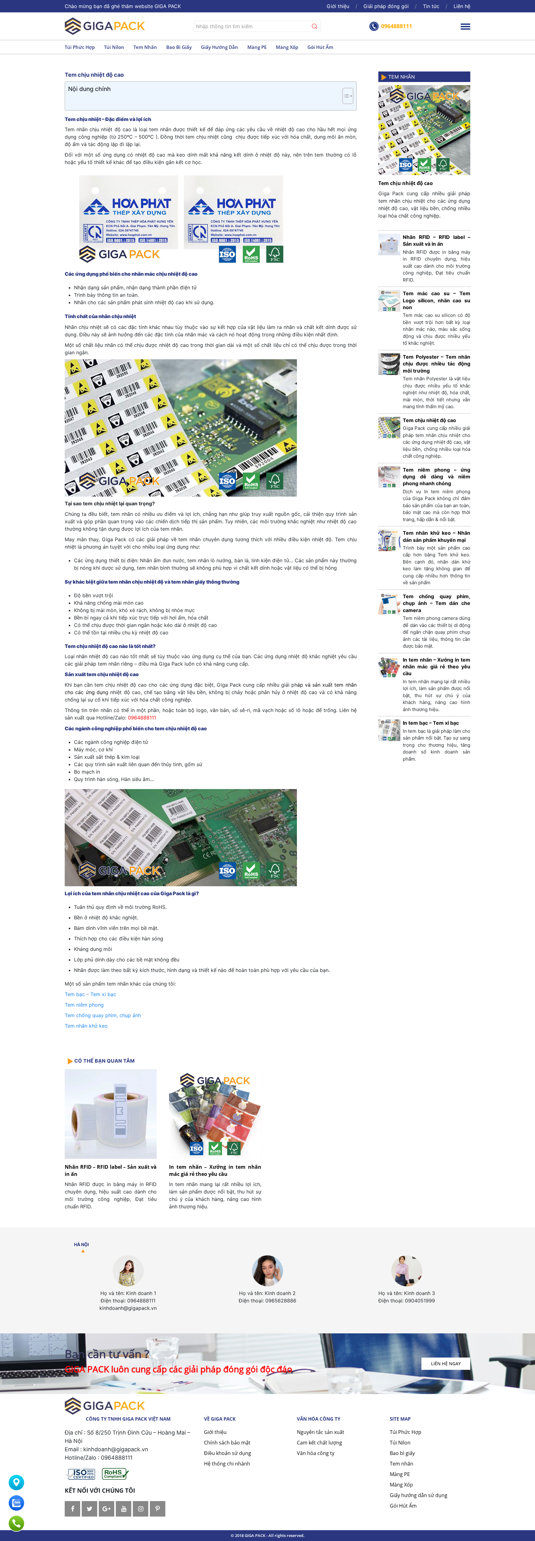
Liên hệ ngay (446, 1363)
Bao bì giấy (179, 47)
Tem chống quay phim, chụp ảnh (103, 1015)
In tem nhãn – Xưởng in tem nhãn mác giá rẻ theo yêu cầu (215, 1170)
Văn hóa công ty (315, 1453)
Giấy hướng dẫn (219, 47)
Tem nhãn (145, 47)
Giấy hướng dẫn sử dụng (418, 1495)
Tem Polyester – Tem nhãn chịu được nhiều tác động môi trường (436, 364)
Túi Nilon (400, 1442)
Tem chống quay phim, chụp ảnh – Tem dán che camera (436, 603)
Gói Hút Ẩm (403, 1505)
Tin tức (431, 6)
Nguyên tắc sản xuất (320, 1432)
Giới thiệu (338, 6)
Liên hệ (462, 6)
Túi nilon (114, 47)
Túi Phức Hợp (405, 1432)
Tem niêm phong (84, 1005)
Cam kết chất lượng (319, 1442)
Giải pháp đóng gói (386, 6)
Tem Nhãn (401, 77)
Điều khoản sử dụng (227, 1453)
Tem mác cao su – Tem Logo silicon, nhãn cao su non (436, 300)
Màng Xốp (401, 1484)
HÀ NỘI (81, 1244)
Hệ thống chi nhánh (227, 1463)
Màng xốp (287, 47)
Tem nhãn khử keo (86, 1026)
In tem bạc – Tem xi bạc (431, 723)
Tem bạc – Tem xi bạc (90, 994)
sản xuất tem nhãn (334, 685)
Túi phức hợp (80, 47)
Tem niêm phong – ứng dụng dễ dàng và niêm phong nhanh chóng (436, 477)
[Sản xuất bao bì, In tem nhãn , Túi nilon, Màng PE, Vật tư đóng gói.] (105, 25)
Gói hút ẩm (320, 47)
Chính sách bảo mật (227, 1442)
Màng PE (257, 47)
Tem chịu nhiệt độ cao (405, 183)
